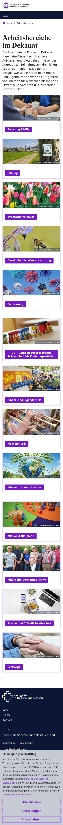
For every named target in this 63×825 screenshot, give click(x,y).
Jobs (5, 710)
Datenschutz (26, 742)
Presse (6, 715)
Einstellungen (31, 811)
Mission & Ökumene (21, 536)
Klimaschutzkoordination (24, 487)
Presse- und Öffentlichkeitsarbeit (29, 623)
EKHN (6, 730)
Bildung (13, 173)
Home (9, 22)
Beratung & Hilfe (19, 129)
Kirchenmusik (17, 443)
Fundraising (15, 304)
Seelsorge (14, 667)
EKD (4, 725)
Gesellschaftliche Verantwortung (29, 260)
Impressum (8, 742)
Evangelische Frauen (21, 216)
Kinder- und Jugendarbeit (24, 400)
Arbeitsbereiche (25, 22)
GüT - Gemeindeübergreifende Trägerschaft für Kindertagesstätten (31, 354)
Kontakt (7, 720)
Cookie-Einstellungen (16, 749)
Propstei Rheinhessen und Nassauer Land (28, 735)
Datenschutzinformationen (16, 794)
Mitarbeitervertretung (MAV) (27, 579)
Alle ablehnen (31, 819)
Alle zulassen (31, 802)
